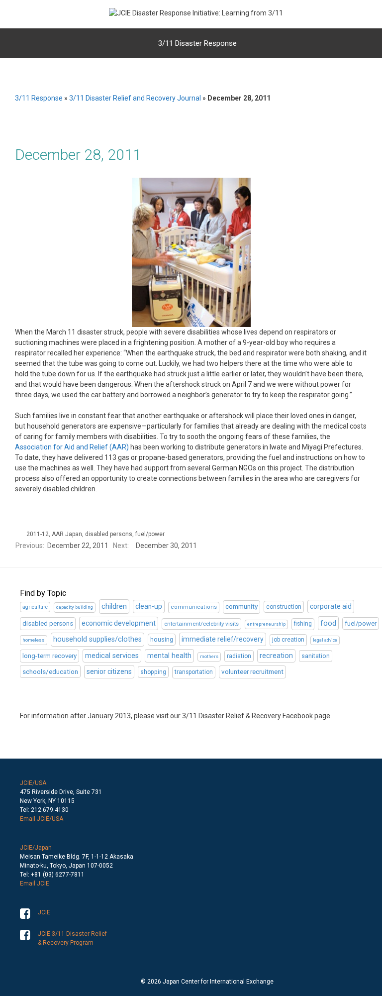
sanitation (315, 656)
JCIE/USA (33, 782)
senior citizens (109, 671)
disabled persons (108, 534)
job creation (288, 639)
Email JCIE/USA (41, 818)
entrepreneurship (266, 624)
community (241, 606)
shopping (153, 671)
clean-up (148, 606)
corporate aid (331, 606)
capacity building (74, 607)
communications (194, 607)
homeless (33, 640)
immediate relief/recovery (223, 639)
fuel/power (150, 534)
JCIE (44, 912)
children (114, 606)
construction (283, 606)
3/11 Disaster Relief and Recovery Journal (135, 98)
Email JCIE (34, 883)
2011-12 (37, 534)
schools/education (50, 671)
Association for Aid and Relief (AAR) (72, 447)
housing (161, 639)
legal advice (325, 640)
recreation (276, 656)
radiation (239, 656)
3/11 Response (39, 98)
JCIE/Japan (36, 847)
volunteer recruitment (252, 671)
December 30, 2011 (166, 546)
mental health (169, 656)
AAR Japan (67, 534)
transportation (194, 671)
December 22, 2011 (77, 546)
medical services (112, 656)
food (328, 623)
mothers (209, 656)
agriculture (35, 607)
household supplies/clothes (97, 639)
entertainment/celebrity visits (201, 623)
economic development (119, 623)
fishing (303, 623)
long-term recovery (49, 656)
